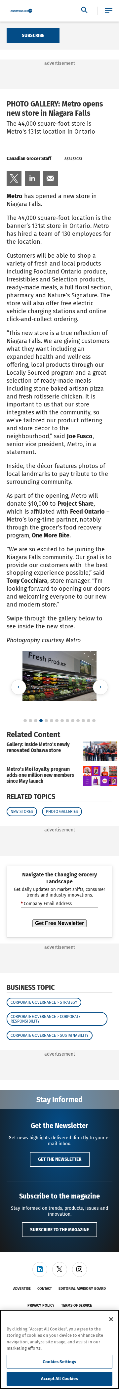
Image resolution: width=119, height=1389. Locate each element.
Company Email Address (46, 903)
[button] (108, 11)
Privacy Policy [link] (41, 1305)
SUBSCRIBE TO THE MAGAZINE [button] (59, 1230)
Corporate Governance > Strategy (44, 1002)
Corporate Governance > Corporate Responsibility (45, 1019)
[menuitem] (14, 178)
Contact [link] (44, 1288)
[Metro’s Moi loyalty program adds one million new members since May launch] (100, 776)
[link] (14, 178)
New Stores (22, 811)
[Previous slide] (18, 687)
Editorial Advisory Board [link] (82, 1288)
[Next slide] (100, 687)
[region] (59, 1349)
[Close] (111, 1319)
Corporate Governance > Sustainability (50, 1035)
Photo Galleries (62, 811)
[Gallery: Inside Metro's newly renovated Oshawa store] (100, 751)
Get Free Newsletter (59, 923)
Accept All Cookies (59, 1378)
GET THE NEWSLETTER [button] (59, 1159)
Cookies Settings (59, 1361)
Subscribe (33, 35)
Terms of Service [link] (76, 1305)
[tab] (25, 720)
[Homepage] (21, 11)
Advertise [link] (22, 1288)
